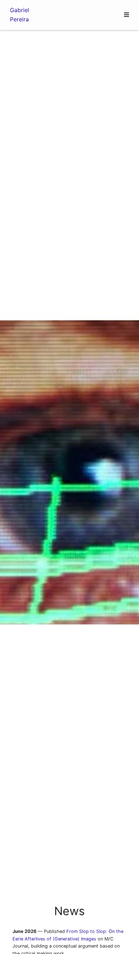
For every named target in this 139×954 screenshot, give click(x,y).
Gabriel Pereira (19, 14)
